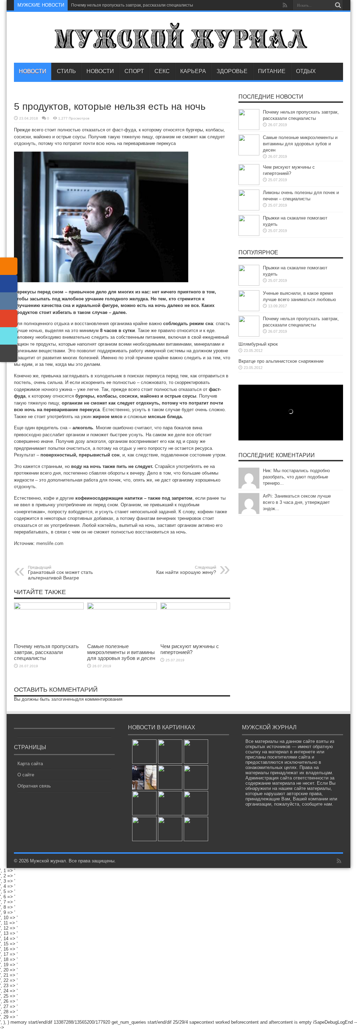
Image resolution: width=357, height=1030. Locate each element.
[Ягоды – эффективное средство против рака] (170, 829)
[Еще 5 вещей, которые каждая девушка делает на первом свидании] (170, 803)
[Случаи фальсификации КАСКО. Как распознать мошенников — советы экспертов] (144, 803)
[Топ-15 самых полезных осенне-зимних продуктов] (196, 777)
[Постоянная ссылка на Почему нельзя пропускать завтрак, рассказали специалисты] (49, 607)
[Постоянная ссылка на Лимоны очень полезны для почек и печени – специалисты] (248, 209)
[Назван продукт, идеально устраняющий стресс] (144, 751)
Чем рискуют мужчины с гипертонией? (189, 649)
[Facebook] (8, 283)
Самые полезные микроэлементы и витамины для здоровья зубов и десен (121, 652)
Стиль (66, 71)
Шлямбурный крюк (258, 344)
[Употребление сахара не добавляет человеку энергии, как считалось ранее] (170, 751)
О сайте (25, 774)
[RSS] (8, 266)
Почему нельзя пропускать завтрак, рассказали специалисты (132, 5)
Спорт (134, 71)
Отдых (306, 71)
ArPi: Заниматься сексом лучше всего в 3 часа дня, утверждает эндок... (297, 502)
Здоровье (232, 71)
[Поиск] (338, 5)
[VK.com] (8, 301)
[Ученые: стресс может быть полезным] (196, 751)
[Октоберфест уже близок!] (170, 777)
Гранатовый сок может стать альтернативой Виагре (60, 573)
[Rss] (284, 5)
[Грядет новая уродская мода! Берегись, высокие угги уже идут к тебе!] (144, 777)
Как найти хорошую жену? (186, 570)
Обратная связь (34, 786)
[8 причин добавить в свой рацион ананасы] (196, 803)
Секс (162, 71)
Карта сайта (30, 763)
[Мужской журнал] (178, 45)
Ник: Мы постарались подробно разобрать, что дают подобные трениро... (296, 477)
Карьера (193, 71)
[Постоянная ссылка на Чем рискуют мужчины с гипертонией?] (195, 607)
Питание (272, 71)
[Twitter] (8, 336)
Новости (32, 71)
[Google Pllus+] (8, 318)
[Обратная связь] (8, 353)
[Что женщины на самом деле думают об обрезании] (196, 829)
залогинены (63, 699)
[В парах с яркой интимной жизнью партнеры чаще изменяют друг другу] (144, 829)
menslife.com (49, 543)
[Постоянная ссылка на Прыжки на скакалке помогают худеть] (248, 234)
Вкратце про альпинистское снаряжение (281, 361)
